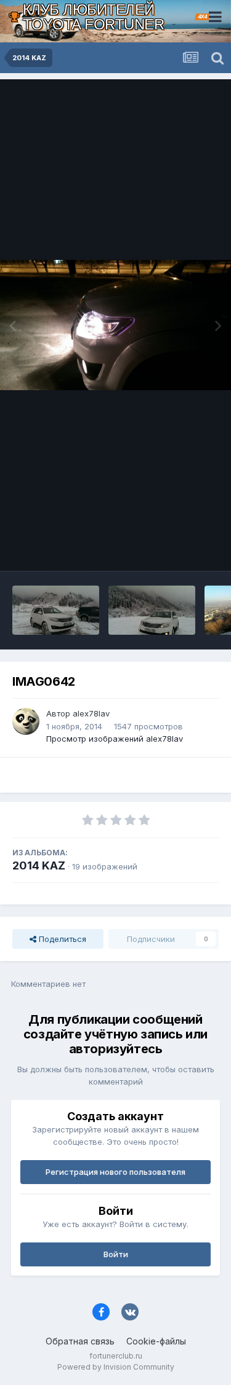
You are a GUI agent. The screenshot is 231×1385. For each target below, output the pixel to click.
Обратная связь (80, 1341)
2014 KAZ (38, 865)
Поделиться (61, 939)
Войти (115, 1254)
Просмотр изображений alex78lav (114, 739)
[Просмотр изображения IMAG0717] (151, 610)
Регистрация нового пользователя (115, 1172)
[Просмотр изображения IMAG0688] (55, 610)
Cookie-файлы (156, 1341)
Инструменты (177, 549)
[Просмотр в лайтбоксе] (115, 325)
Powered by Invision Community (115, 1366)
